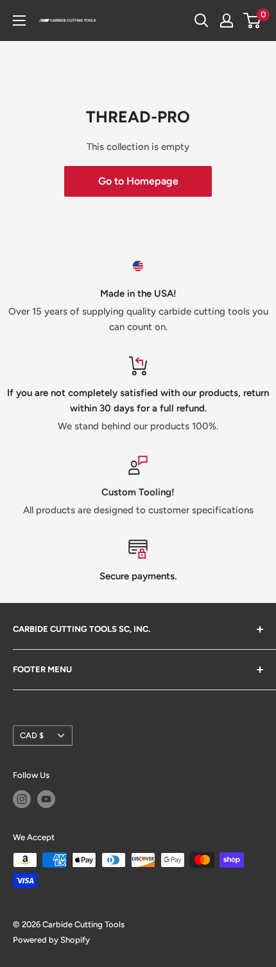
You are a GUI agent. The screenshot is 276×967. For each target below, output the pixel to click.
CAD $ (32, 735)
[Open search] (201, 20)
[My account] (226, 20)
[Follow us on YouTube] (46, 799)
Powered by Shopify (51, 940)
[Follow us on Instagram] (22, 799)
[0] (253, 20)
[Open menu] (19, 20)
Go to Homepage (138, 181)
